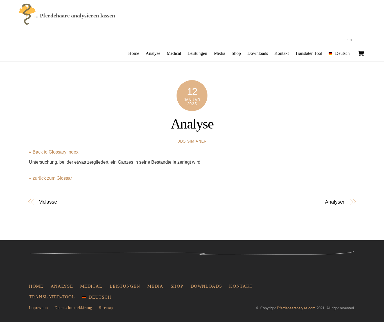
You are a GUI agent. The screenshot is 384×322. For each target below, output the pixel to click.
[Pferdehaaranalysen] (27, 23)
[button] (12, 309)
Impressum (38, 307)
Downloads (257, 53)
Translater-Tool (308, 53)
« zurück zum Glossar (50, 178)
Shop (236, 53)
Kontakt (281, 53)
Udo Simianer (192, 141)
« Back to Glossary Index (53, 152)
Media (219, 53)
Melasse (48, 202)
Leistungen (197, 53)
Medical (174, 53)
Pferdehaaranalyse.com (296, 308)
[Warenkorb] (361, 53)
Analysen (335, 202)
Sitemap (106, 307)
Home (133, 53)
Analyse (153, 53)
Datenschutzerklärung (73, 307)
